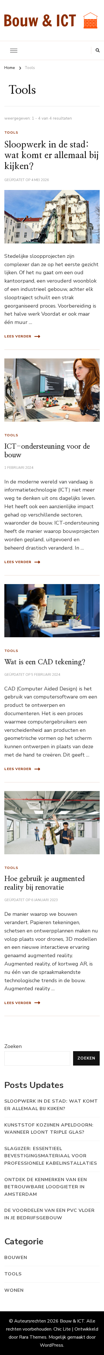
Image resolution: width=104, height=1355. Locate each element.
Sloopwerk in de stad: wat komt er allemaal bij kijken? (51, 156)
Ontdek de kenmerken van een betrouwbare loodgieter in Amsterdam (45, 1186)
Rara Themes (33, 1337)
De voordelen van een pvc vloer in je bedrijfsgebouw (49, 1214)
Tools (11, 132)
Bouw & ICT (72, 1321)
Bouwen (15, 1257)
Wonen (14, 1290)
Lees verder (17, 336)
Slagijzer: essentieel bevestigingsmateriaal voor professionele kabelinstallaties (50, 1155)
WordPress (51, 1345)
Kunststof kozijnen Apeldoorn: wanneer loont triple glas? (49, 1129)
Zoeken (13, 1046)
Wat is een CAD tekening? (44, 662)
